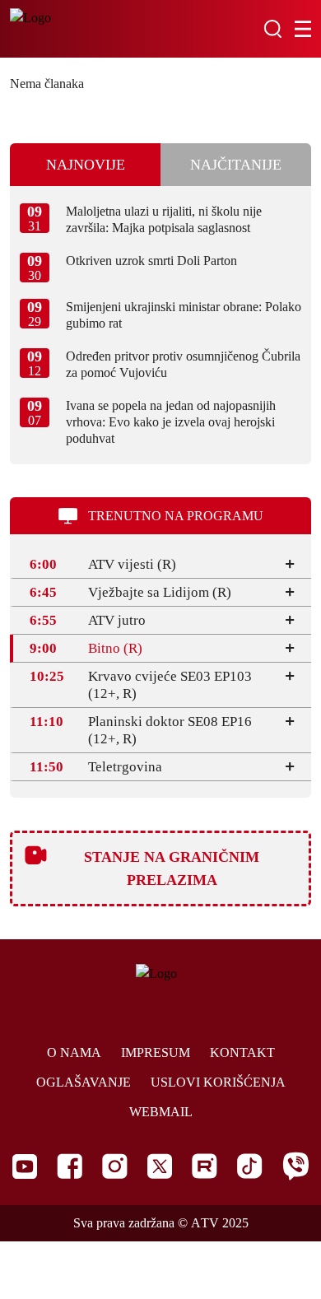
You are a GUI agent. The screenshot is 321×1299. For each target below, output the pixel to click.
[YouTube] (24, 1166)
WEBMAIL (161, 1112)
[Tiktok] (250, 1166)
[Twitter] (159, 1166)
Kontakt (242, 1052)
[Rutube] (204, 1166)
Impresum (155, 1052)
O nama (74, 1052)
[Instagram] (115, 1166)
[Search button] (272, 29)
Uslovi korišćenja (218, 1082)
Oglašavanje (83, 1082)
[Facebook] (69, 1166)
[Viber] (295, 1166)
